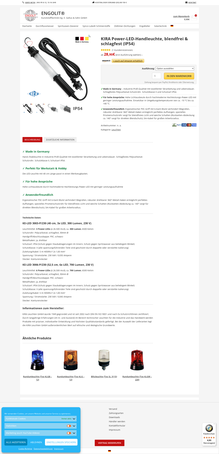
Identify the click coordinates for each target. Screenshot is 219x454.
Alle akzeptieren (16, 442)
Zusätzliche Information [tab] (60, 139)
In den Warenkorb (179, 76)
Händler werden (117, 421)
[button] (89, 36)
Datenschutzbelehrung (43, 448)
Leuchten (116, 129)
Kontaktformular (117, 425)
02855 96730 (30, 2)
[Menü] (214, 424)
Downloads (114, 417)
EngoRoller (144, 26)
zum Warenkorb (181, 16)
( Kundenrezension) (122, 50)
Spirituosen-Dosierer (68, 26)
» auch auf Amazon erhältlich (128, 60)
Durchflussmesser (45, 26)
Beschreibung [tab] (32, 139)
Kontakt (192, 2)
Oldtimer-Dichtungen (124, 26)
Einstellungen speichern (61, 442)
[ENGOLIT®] (31, 15)
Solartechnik (160, 26)
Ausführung (148, 68)
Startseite (27, 26)
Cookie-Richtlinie (25, 448)
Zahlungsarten (116, 413)
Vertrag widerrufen (109, 442)
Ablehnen (36, 442)
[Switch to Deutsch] (109, 451)
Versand (113, 408)
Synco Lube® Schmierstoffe (96, 26)
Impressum (58, 448)
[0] (194, 19)
